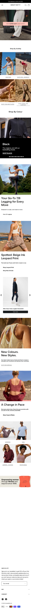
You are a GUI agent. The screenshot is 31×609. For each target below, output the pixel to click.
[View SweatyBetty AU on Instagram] (3, 599)
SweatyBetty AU (8, 603)
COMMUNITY (4, 594)
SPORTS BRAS (23, 464)
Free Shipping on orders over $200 (15, 1)
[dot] (9, 156)
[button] (25, 5)
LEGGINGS (7, 442)
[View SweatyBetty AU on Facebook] (6, 599)
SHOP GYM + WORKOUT (23, 77)
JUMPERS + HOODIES (7, 464)
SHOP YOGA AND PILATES (7, 104)
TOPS (23, 442)
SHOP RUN (8, 77)
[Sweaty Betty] (15, 5)
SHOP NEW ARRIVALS (6, 365)
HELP (3, 589)
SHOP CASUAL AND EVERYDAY (23, 104)
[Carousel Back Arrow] (1, 295)
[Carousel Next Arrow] (28, 138)
